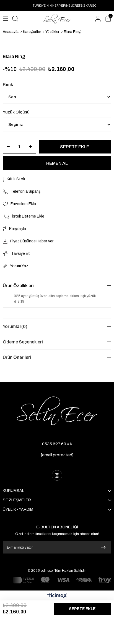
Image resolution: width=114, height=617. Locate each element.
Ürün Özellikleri (18, 285)
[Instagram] (57, 475)
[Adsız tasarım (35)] (57, 410)
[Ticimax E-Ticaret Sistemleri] (57, 596)
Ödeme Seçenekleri (23, 342)
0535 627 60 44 (57, 444)
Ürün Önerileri (17, 357)
